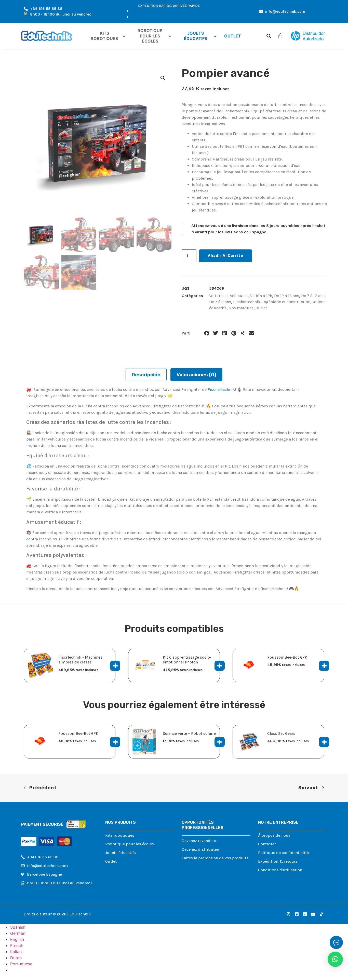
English (17, 939)
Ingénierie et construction (286, 301)
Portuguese (21, 963)
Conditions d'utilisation (280, 870)
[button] (169, 11)
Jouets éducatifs (120, 852)
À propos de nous (274, 835)
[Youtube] (313, 914)
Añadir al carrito (225, 256)
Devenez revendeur (199, 840)
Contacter (267, 844)
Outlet (261, 307)
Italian (16, 951)
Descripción (146, 375)
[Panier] (280, 35)
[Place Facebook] (296, 914)
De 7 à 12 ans (313, 295)
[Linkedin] (305, 914)
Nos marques (241, 307)
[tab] (146, 374)
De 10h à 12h (261, 295)
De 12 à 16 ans (286, 295)
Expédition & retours (278, 861)
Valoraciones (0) (196, 375)
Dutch (16, 957)
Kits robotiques (119, 835)
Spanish (17, 927)
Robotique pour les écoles (129, 844)
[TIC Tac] (321, 914)
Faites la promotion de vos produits (215, 858)
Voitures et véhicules (228, 295)
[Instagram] (288, 914)
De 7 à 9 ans (220, 301)
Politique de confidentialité (283, 852)
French (16, 945)
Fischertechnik (246, 301)
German (17, 933)
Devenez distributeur (201, 849)
